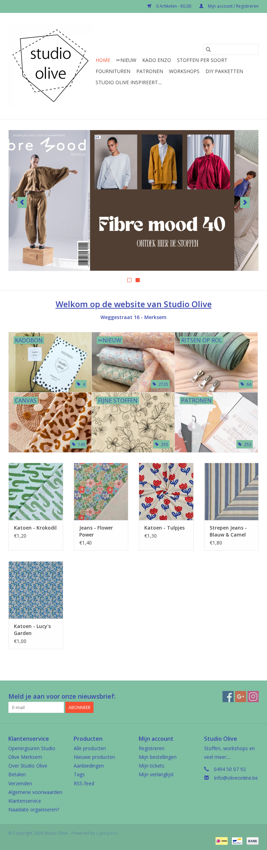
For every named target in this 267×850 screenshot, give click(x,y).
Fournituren (113, 71)
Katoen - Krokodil (35, 527)
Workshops (184, 71)
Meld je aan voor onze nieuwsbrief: (61, 696)
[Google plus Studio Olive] (240, 696)
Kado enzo (156, 60)
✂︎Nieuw (126, 60)
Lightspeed (107, 833)
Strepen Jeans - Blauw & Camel (228, 531)
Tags (79, 774)
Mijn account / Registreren (233, 6)
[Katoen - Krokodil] (35, 491)
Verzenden (20, 783)
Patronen (149, 71)
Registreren (151, 748)
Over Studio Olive (27, 765)
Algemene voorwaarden (35, 792)
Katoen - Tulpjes (164, 527)
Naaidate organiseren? (33, 809)
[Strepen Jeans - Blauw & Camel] (231, 491)
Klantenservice (24, 800)
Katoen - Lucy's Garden (32, 629)
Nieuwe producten (94, 757)
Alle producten (90, 748)
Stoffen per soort (202, 60)
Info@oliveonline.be (236, 777)
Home (103, 60)
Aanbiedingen (89, 765)
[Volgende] (245, 202)
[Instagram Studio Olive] (253, 696)
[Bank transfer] (251, 840)
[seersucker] (133, 200)
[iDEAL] (220, 840)
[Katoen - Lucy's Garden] (35, 590)
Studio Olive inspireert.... (129, 82)
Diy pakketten (224, 71)
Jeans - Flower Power (96, 531)
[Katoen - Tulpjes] (166, 491)
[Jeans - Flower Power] (101, 491)
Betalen (17, 774)
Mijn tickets (151, 765)
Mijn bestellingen (158, 757)
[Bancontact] (236, 840)
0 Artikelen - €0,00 (173, 6)
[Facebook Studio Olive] (228, 696)
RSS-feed (84, 783)
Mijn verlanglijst (156, 774)
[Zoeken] (208, 49)
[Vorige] (22, 202)
